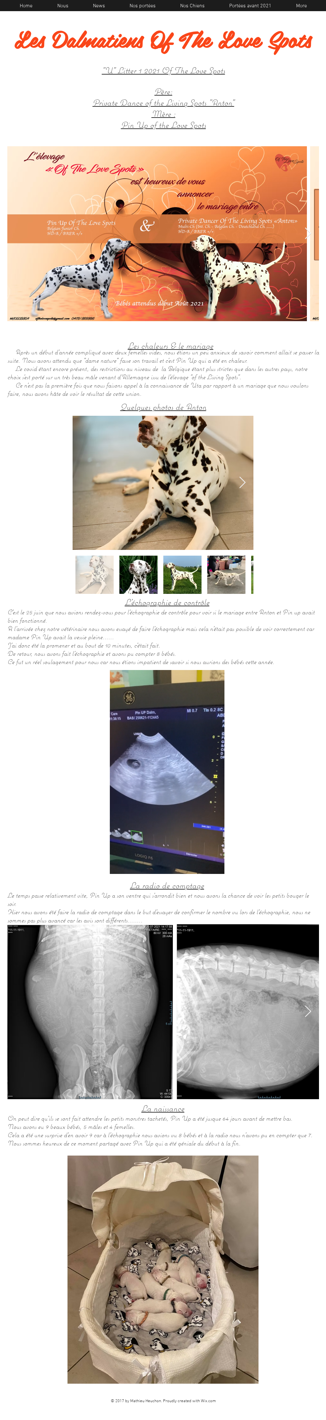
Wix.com (208, 1401)
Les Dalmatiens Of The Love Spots (163, 38)
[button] (216, 867)
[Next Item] (308, 233)
